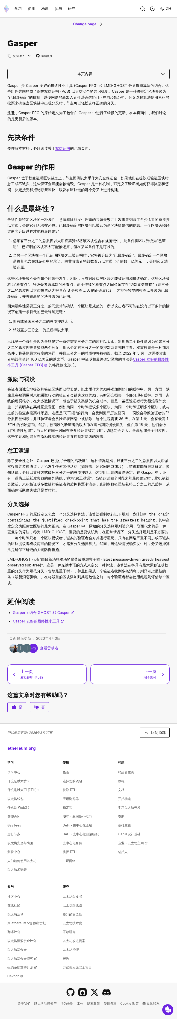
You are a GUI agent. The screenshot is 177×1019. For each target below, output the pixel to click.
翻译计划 (13, 932)
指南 (66, 772)
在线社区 (13, 905)
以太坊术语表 (17, 869)
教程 (121, 781)
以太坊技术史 (72, 923)
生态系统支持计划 (22, 967)
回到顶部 (158, 732)
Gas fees (14, 825)
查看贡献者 (49, 648)
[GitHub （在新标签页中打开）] (70, 992)
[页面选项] (29, 56)
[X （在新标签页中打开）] (94, 992)
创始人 (123, 852)
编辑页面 (44, 56)
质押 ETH (70, 852)
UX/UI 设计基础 (129, 834)
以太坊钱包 (15, 799)
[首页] (6, 9)
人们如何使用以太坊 (21, 861)
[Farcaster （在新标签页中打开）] (82, 992)
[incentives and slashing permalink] (5, 379)
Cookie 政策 (129, 1003)
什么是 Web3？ (18, 807)
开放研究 (69, 932)
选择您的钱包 (72, 781)
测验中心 (13, 852)
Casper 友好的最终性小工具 (38, 621)
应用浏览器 (71, 799)
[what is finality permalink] (5, 208)
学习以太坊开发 (129, 807)
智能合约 (13, 816)
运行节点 (13, 834)
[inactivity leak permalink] (5, 450)
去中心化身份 (72, 843)
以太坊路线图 (72, 905)
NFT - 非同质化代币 (77, 816)
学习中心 (13, 772)
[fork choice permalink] (5, 504)
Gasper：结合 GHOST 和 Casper (43, 612)
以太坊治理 (71, 949)
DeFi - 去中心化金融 (77, 825)
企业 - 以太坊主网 (133, 843)
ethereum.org (21, 748)
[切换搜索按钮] (143, 9)
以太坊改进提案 (74, 941)
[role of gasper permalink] (5, 167)
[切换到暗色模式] (152, 9)
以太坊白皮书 (72, 896)
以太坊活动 (15, 914)
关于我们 (24, 1003)
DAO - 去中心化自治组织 (81, 834)
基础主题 (124, 825)
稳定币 (67, 807)
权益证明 (62, 148)
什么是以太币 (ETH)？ (23, 790)
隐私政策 (93, 1003)
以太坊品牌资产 (45, 1003)
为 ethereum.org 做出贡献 (26, 923)
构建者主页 (126, 772)
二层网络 (69, 861)
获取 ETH (70, 790)
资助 (121, 816)
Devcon (15, 976)
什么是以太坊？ (18, 781)
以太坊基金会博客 (22, 958)
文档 (121, 790)
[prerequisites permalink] (5, 137)
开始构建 (124, 799)
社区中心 (13, 896)
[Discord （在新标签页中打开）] (106, 992)
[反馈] (167, 1009)
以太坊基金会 (17, 949)
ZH (168, 8)
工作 (80, 1003)
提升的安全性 (72, 914)
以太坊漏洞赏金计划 (21, 941)
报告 (66, 958)
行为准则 (66, 1003)
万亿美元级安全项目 (77, 967)
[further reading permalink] (5, 601)
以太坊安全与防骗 (20, 843)
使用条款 (110, 1003)
